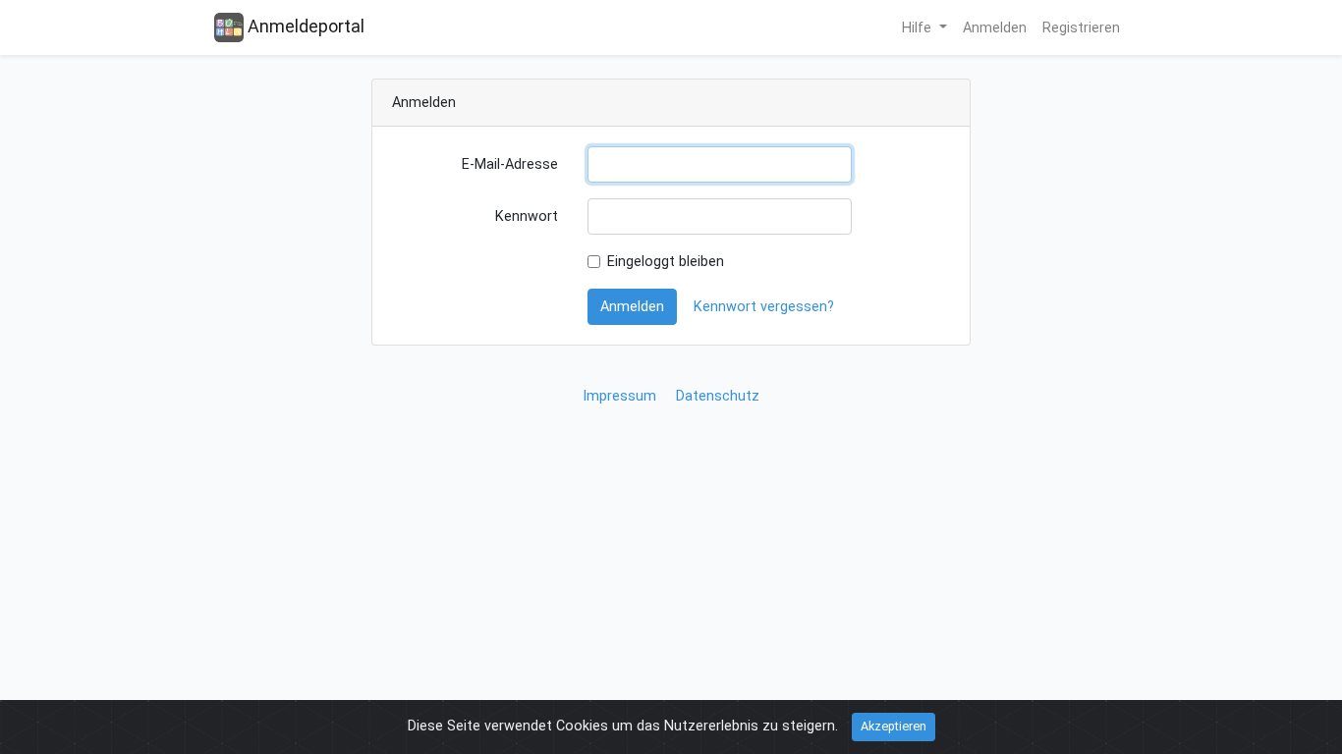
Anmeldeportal (304, 26)
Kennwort (526, 216)
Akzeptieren (893, 726)
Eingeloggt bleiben (665, 261)
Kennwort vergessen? (764, 306)
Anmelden (995, 28)
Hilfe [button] (918, 28)
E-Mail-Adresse (510, 164)
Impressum (619, 396)
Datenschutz (717, 396)
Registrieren (1081, 28)
